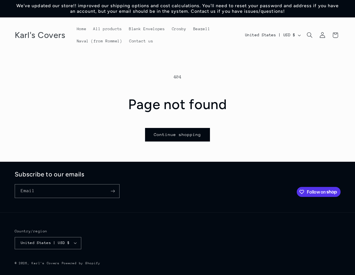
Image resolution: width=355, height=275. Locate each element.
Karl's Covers (46, 263)
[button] (309, 35)
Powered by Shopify (81, 263)
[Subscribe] (112, 191)
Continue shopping (177, 134)
